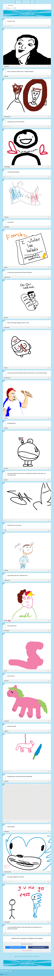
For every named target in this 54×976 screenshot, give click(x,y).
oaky (5, 530)
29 (3, 724)
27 (3, 673)
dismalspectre (7, 377)
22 (3, 533)
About (37, 2)
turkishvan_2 (7, 580)
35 (3, 874)
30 (3, 734)
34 (3, 834)
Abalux (6, 620)
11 (3, 270)
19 (3, 471)
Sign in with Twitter (16, 947)
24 (3, 583)
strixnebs (6, 217)
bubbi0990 (6, 227)
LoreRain (6, 570)
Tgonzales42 (7, 277)
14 (3, 330)
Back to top (4, 974)
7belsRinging (7, 166)
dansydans (6, 66)
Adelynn (6, 317)
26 (3, 633)
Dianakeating (7, 116)
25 (3, 623)
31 (3, 774)
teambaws (6, 831)
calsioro (6, 418)
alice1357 (6, 680)
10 (3, 230)
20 (3, 482)
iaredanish (6, 721)
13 (3, 320)
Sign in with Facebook (39, 947)
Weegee (6, 428)
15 (3, 370)
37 (3, 925)
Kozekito (6, 468)
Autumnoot (6, 630)
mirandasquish (7, 871)
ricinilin (5, 367)
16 (3, 380)
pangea (6, 479)
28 (3, 683)
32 (3, 784)
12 (3, 280)
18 (3, 431)
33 (3, 824)
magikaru (6, 731)
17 (3, 421)
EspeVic (6, 267)
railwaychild (7, 922)
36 (3, 884)
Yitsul (5, 670)
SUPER (9, 620)
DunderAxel (6, 327)
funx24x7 (6, 781)
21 (3, 523)
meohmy (6, 76)
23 (3, 573)
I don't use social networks (27, 950)
